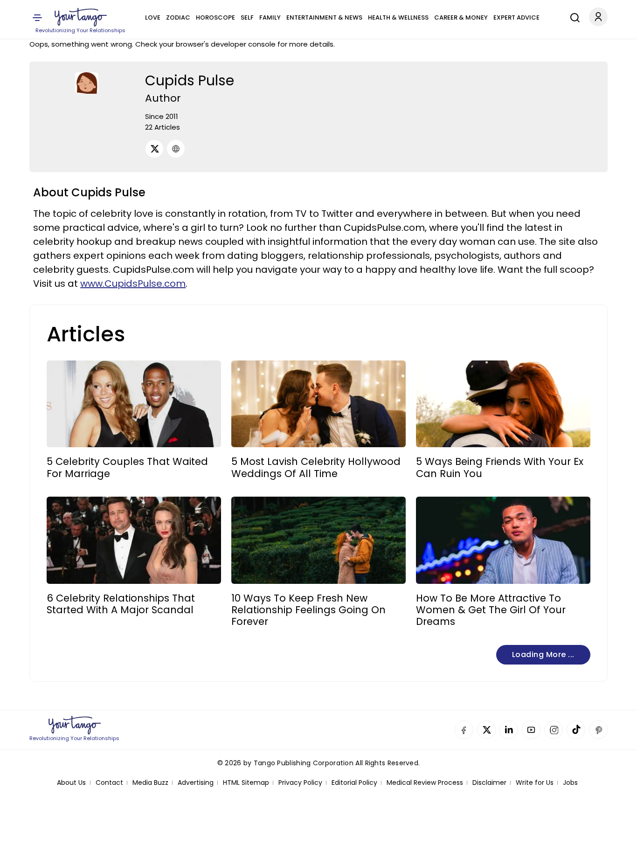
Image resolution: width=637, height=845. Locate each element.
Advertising (196, 783)
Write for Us (535, 783)
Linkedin (508, 729)
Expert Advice (516, 17)
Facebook (464, 729)
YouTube (531, 729)
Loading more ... (543, 654)
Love (152, 17)
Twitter (486, 729)
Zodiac (178, 17)
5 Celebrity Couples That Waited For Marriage (127, 467)
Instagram (553, 729)
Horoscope (215, 17)
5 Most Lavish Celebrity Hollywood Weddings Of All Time (316, 467)
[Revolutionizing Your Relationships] (81, 17)
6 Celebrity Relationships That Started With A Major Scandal (121, 604)
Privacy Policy (300, 783)
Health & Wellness (398, 17)
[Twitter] (154, 148)
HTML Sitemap (246, 783)
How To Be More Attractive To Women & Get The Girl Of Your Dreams (491, 610)
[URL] (175, 148)
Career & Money (461, 17)
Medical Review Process (425, 783)
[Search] (573, 16)
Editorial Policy (354, 783)
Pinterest (598, 729)
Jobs (570, 783)
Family (270, 17)
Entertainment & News (324, 17)
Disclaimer (489, 783)
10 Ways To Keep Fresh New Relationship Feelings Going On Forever (308, 610)
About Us (71, 783)
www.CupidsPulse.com (133, 283)
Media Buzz (150, 783)
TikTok (576, 729)
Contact (109, 783)
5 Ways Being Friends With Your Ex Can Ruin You (499, 467)
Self (247, 17)
